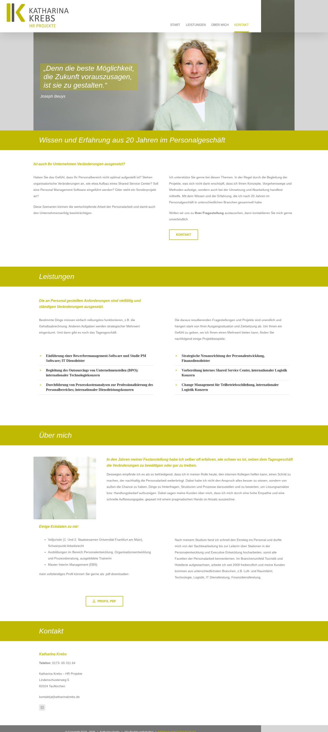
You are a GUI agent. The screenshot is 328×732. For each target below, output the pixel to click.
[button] (96, 358)
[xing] (42, 707)
